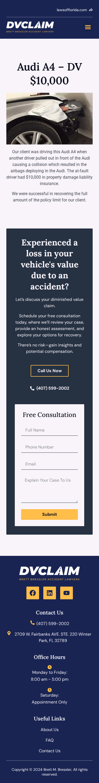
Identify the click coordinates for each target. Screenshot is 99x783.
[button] (88, 27)
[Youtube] (66, 593)
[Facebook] (32, 593)
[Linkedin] (49, 593)
